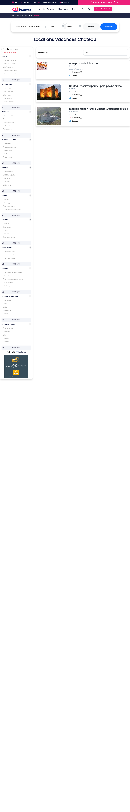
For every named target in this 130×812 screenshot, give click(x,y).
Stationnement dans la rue (12, 209)
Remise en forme (9, 237)
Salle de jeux (8, 157)
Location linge (8, 282)
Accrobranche (8, 328)
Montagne (7, 310)
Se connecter (97, 2)
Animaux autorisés (10, 255)
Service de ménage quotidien (13, 272)
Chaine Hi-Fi (8, 126)
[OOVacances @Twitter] (117, 2)
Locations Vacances (46, 9)
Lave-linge (7, 95)
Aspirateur (7, 88)
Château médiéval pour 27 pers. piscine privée (95, 86)
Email (16, 2)
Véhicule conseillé (9, 258)
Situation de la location (10, 296)
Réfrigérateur (8, 67)
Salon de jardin (8, 171)
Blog (73, 9)
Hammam (7, 227)
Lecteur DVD (8, 129)
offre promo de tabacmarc (84, 63)
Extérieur (5, 168)
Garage (6, 199)
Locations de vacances (48, 2)
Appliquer (16, 80)
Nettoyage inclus (9, 286)
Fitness (6, 223)
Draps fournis (8, 276)
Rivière (6, 314)
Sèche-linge (8, 98)
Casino (6, 341)
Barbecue (7, 178)
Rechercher (109, 26)
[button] (89, 9)
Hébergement (63, 9)
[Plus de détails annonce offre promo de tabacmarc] (42, 66)
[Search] (83, 9)
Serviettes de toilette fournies (13, 279)
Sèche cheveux (9, 102)
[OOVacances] (21, 9)
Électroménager (7, 84)
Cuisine (4, 56)
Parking (4, 195)
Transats (7, 182)
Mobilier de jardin (9, 175)
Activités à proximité (9, 324)
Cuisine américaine (10, 147)
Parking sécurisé (9, 206)
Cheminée (7, 143)
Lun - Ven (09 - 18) (29, 2)
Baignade (7, 331)
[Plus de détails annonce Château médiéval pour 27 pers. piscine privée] (49, 92)
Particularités (7, 247)
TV (5, 119)
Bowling (6, 338)
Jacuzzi (6, 230)
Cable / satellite (9, 122)
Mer (5, 307)
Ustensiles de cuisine (11, 70)
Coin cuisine (8, 150)
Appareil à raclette (10, 60)
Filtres (92, 26)
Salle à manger (9, 154)
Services (5, 268)
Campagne (7, 300)
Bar (5, 335)
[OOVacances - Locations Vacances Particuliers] (13, 15)
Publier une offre (102, 9)
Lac (5, 304)
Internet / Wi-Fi (8, 116)
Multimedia (5, 112)
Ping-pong (7, 185)
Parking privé (8, 203)
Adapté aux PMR (9, 251)
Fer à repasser (8, 91)
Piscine (6, 234)
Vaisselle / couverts (10, 74)
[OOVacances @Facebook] (114, 2)
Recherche (65, 2)
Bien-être (5, 220)
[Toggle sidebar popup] (116, 9)
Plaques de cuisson (10, 64)
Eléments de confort (9, 140)
